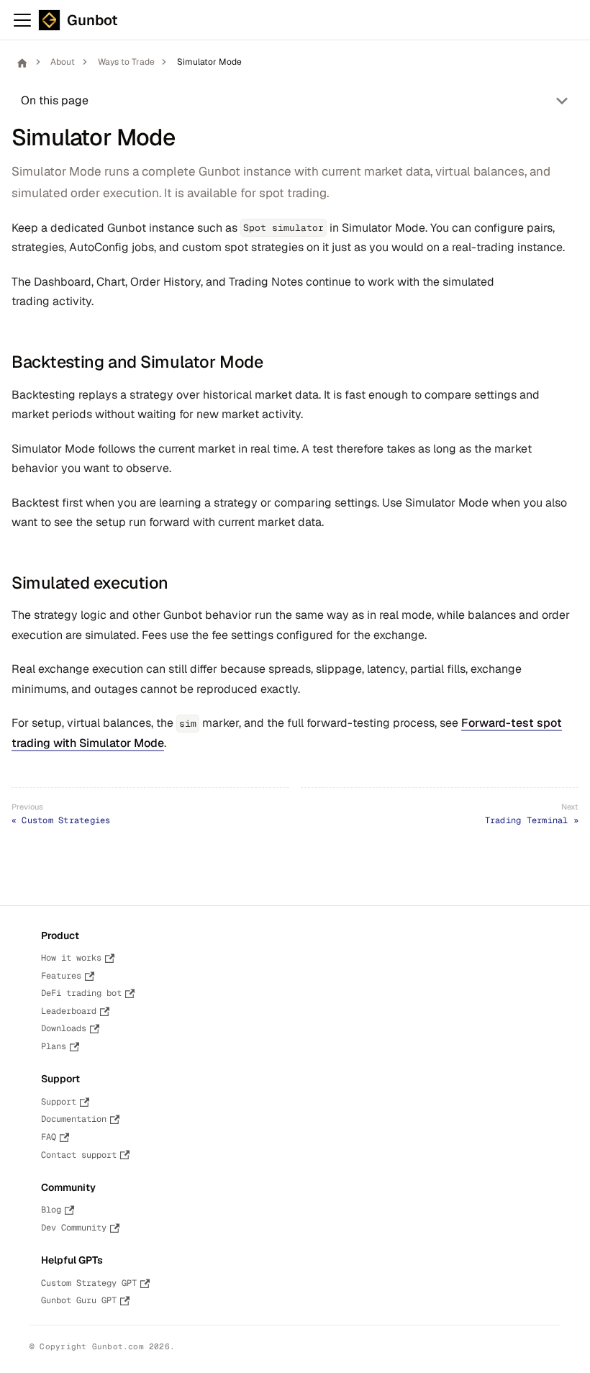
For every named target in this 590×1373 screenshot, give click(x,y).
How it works (71, 958)
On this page (54, 100)
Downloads (63, 1028)
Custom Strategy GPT (89, 1283)
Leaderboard (68, 1011)
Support (58, 1101)
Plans (53, 1046)
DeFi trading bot (81, 993)
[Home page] (22, 62)
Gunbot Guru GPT (79, 1300)
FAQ (48, 1137)
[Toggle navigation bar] (22, 20)
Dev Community (73, 1227)
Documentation (73, 1119)
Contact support (79, 1155)
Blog (51, 1209)
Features (61, 976)
